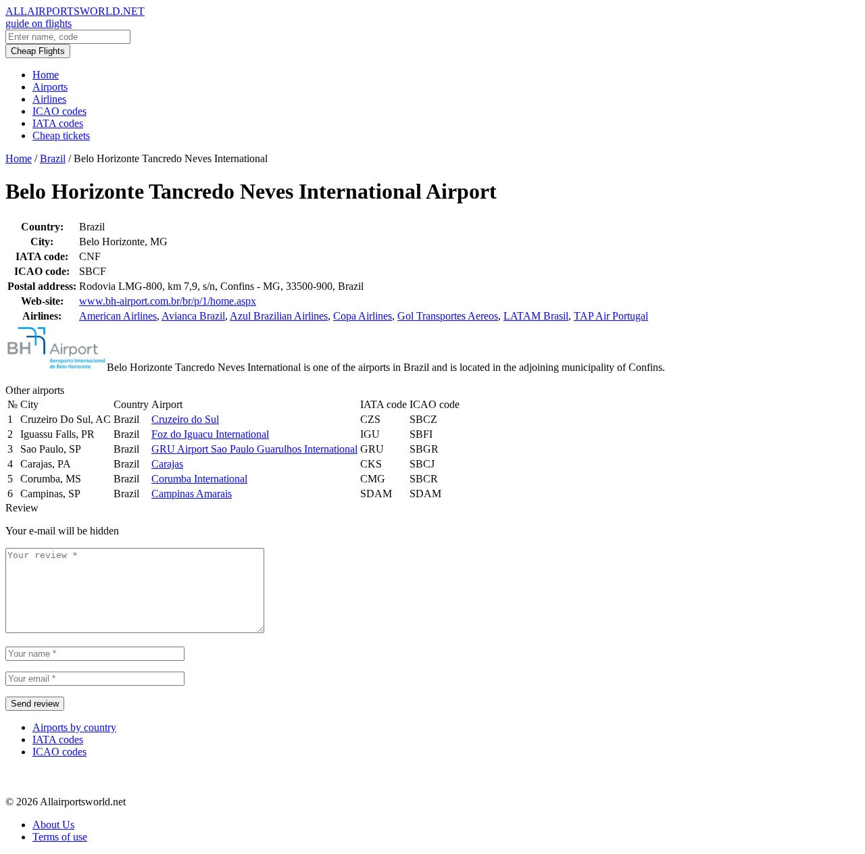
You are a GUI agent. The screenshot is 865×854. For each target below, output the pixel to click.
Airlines (49, 99)
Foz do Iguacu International (210, 434)
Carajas (167, 464)
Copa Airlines (362, 316)
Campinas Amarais (191, 493)
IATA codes (57, 123)
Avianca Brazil (193, 316)
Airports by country (74, 727)
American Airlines (118, 316)
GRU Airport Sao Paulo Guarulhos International (254, 449)
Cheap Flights (38, 51)
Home (45, 74)
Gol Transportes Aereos (447, 316)
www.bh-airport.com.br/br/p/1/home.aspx (167, 301)
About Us (53, 824)
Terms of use (59, 837)
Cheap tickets (61, 135)
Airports (50, 87)
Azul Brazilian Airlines (279, 316)
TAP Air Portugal (611, 316)
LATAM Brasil (535, 316)
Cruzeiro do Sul (185, 419)
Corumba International (199, 478)
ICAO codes (59, 111)
